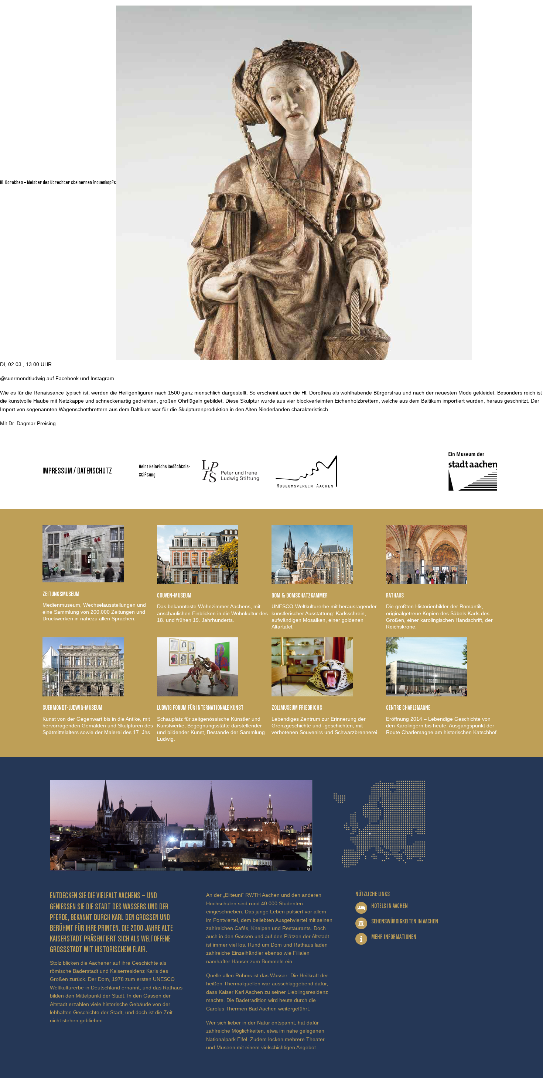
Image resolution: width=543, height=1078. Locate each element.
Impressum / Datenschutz (77, 471)
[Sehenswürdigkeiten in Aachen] (361, 923)
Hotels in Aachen (389, 906)
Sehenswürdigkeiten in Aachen (404, 921)
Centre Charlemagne (408, 708)
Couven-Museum (174, 595)
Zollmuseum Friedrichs (297, 708)
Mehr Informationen (393, 937)
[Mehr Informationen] (361, 939)
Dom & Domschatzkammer (300, 595)
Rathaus (395, 595)
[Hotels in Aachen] (361, 908)
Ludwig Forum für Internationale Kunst (200, 708)
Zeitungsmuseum (60, 594)
